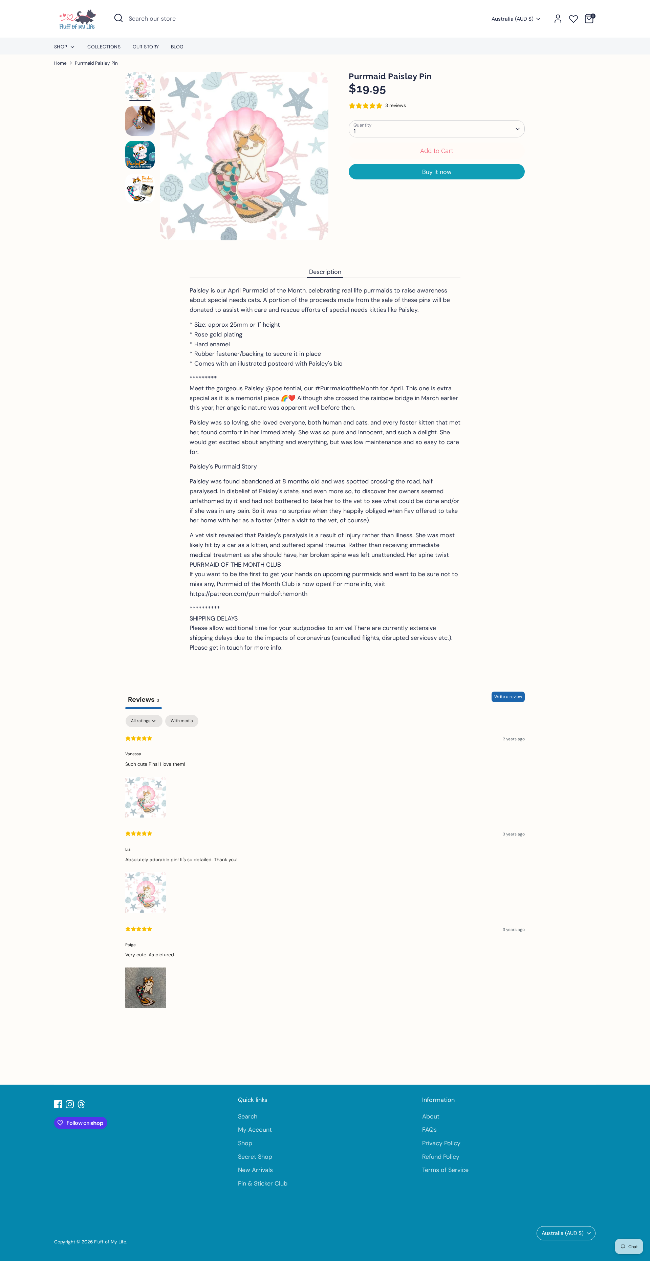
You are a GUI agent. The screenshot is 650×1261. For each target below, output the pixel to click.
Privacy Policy (441, 1143)
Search (247, 1116)
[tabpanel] (325, 862)
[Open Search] (118, 18)
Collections (104, 47)
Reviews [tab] (143, 699)
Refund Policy (440, 1157)
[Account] (558, 18)
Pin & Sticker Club (262, 1183)
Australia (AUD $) (513, 18)
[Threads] (81, 1104)
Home (60, 63)
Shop (61, 47)
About (430, 1116)
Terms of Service (445, 1170)
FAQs (429, 1130)
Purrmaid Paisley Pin (96, 63)
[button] (145, 795)
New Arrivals (255, 1170)
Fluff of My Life (110, 1242)
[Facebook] (58, 1104)
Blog (177, 47)
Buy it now (437, 172)
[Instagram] (70, 1104)
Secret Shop (255, 1157)
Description (325, 272)
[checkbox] (181, 721)
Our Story (146, 47)
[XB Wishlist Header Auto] (573, 17)
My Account (255, 1130)
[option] (244, 158)
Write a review (508, 696)
